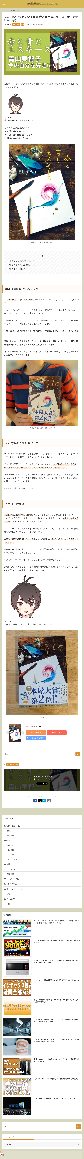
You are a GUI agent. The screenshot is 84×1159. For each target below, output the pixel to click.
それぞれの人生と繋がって (23, 264)
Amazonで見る (36, 732)
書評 (22, 24)
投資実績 (10, 850)
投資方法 (10, 845)
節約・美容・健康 (13, 825)
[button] (35, 800)
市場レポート (12, 859)
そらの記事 (16, 24)
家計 (8, 864)
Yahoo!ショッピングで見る (36, 738)
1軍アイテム (11, 884)
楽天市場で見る (57, 732)
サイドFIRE (11, 854)
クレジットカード (13, 869)
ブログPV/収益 (12, 878)
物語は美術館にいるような (23, 260)
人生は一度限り (18, 268)
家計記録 (10, 874)
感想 (9, 894)
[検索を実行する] (77, 754)
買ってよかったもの (14, 889)
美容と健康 (11, 835)
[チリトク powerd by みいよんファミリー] (42, 4)
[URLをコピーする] (49, 800)
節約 (9, 831)
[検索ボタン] (80, 4)
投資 (8, 840)
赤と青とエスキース (34, 726)
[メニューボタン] (4, 4)
